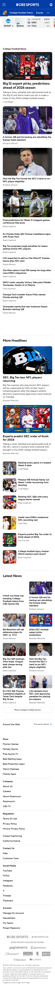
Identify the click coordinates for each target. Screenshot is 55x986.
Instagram (8, 880)
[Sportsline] (38, 947)
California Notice (11, 841)
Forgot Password (11, 928)
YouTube (7, 870)
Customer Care (10, 858)
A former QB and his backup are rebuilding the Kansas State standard (27, 125)
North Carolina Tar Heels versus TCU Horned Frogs (38, 23)
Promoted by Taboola (41, 724)
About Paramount (12, 796)
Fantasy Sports (10, 749)
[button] (4, 4)
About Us (7, 786)
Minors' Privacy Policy (14, 828)
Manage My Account (13, 913)
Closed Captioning (12, 836)
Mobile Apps (9, 774)
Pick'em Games (10, 744)
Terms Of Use (10, 818)
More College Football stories (27, 710)
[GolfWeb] (36, 959)
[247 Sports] (18, 947)
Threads (7, 895)
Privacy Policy (10, 823)
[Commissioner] (30, 952)
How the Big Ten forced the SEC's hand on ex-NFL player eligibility (27, 167)
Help (5, 853)
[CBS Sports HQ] (40, 936)
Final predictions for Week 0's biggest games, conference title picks (27, 208)
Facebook (8, 885)
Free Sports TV (10, 754)
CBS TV (7, 806)
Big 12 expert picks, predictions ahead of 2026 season (27, 75)
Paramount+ (9, 801)
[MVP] (46, 952)
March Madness (11, 769)
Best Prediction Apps (14, 764)
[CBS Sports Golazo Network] (27, 942)
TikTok (6, 875)
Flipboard (8, 900)
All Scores (20, 23)
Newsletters (9, 918)
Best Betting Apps (12, 759)
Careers (7, 791)
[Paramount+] (12, 953)
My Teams (8, 923)
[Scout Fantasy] (19, 959)
